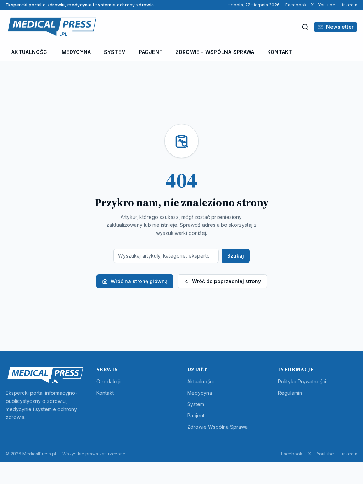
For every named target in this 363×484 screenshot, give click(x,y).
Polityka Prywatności (302, 381)
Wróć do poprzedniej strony (226, 281)
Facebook (296, 4)
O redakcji (108, 381)
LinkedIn (348, 4)
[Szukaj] (305, 27)
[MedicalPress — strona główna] (52, 27)
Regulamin (290, 393)
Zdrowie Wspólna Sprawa (217, 427)
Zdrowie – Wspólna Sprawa (214, 52)
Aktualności (30, 52)
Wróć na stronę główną (139, 281)
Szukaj (235, 256)
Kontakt (279, 52)
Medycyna (76, 52)
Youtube (326, 4)
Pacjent (151, 52)
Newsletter (339, 27)
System (115, 52)
